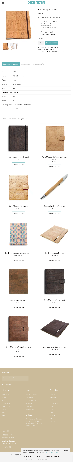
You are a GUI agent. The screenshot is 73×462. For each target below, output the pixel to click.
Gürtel (52, 406)
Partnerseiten (6, 406)
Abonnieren (6, 384)
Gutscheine (29, 406)
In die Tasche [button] (18, 164)
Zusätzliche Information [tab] (10, 64)
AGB (12, 454)
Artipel (49, 51)
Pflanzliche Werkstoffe (24, 104)
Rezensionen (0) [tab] (38, 64)
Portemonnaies (54, 403)
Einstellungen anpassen (52, 456)
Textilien (19, 84)
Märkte (4, 412)
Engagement (6, 403)
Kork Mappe (55, 51)
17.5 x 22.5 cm (17, 109)
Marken (4, 400)
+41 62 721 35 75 (7, 435)
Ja (13, 100)
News (3, 415)
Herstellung (29, 397)
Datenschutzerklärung (52, 452)
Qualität (4, 397)
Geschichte (5, 394)
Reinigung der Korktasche (34, 423)
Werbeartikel (30, 409)
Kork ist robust (30, 425)
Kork (14, 84)
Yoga (51, 412)
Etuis (51, 400)
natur (14, 80)
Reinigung (29, 403)
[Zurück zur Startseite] (36, 2)
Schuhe (52, 415)
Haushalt (52, 421)
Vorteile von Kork (31, 400)
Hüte (51, 409)
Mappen (51, 49)
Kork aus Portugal (31, 394)
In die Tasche (51, 43)
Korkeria (63, 51)
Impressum (18, 454)
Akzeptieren (28, 456)
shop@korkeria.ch (8, 437)
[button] (3, 2)
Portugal (15, 92)
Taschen (52, 394)
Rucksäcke (53, 397)
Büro (47, 49)
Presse (4, 409)
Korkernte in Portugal (32, 421)
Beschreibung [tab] (25, 64)
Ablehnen (38, 456)
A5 (14, 96)
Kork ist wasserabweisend (34, 419)
